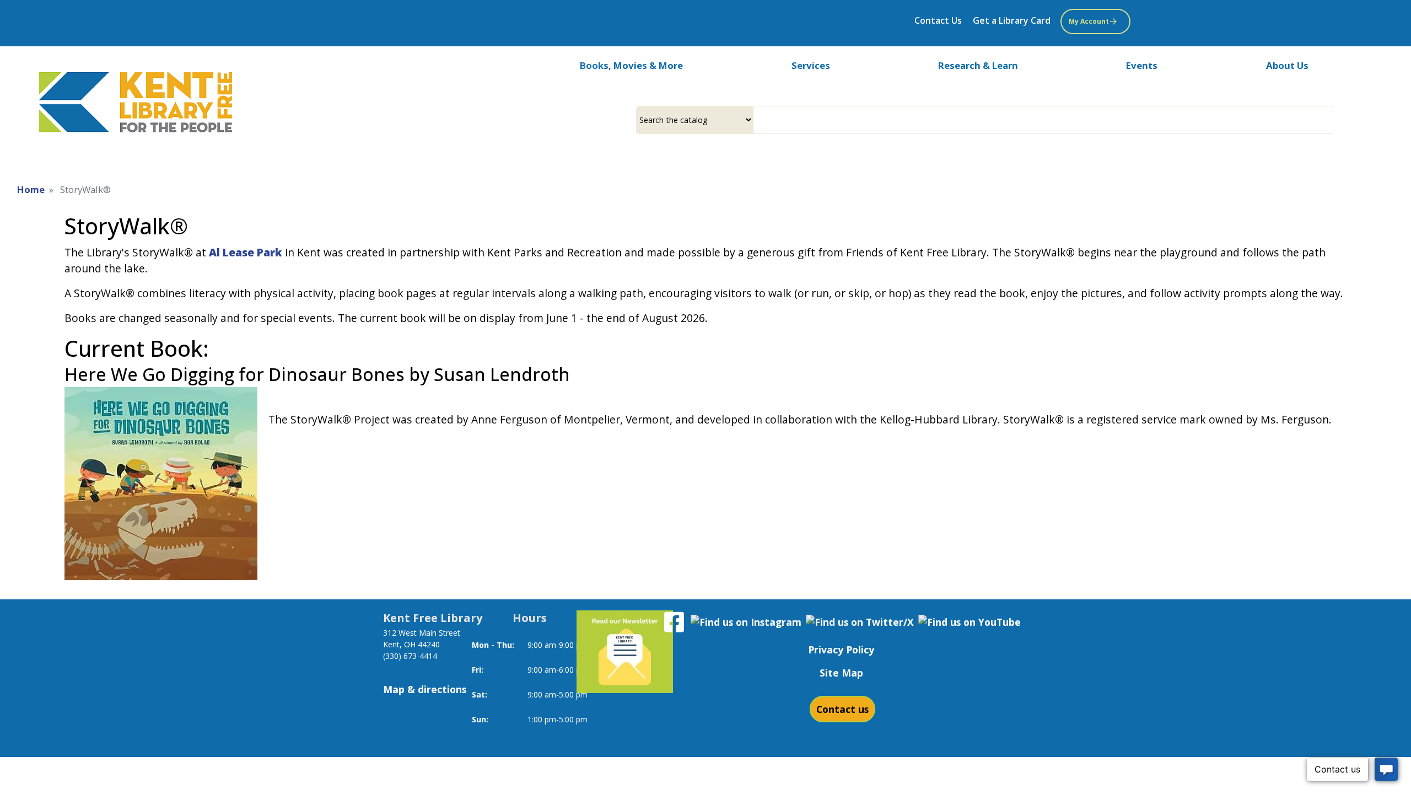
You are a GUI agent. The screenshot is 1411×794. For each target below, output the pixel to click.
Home (31, 189)
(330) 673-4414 (410, 656)
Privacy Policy (841, 649)
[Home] (138, 107)
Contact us (842, 709)
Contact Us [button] (938, 20)
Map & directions (424, 689)
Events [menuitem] (1141, 65)
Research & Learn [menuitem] (978, 65)
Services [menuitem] (810, 65)
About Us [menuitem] (1287, 65)
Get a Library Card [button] (1012, 20)
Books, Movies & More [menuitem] (631, 65)
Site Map (841, 672)
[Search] (1329, 119)
